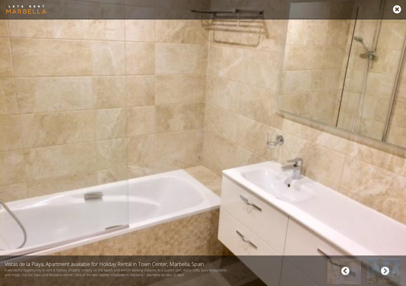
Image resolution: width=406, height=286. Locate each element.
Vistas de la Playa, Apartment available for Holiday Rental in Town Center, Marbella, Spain (104, 264)
